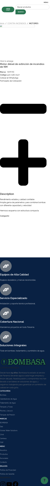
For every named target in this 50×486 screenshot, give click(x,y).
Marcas (3, 419)
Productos (4, 454)
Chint (2, 434)
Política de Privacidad (8, 470)
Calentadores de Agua (8, 399)
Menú (2, 446)
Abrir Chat (8, 9)
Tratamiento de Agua (8, 403)
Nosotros (3, 450)
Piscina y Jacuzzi (6, 411)
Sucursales (4, 458)
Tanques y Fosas (6, 407)
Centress (3, 438)
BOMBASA (4, 423)
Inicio (2, 23)
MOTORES (33, 23)
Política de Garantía (7, 474)
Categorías (5, 391)
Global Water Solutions (8, 430)
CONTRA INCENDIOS (16, 23)
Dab (1, 426)
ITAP (1, 442)
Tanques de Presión (7, 415)
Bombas (3, 395)
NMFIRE (10, 72)
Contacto (3, 462)
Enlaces (3, 466)
